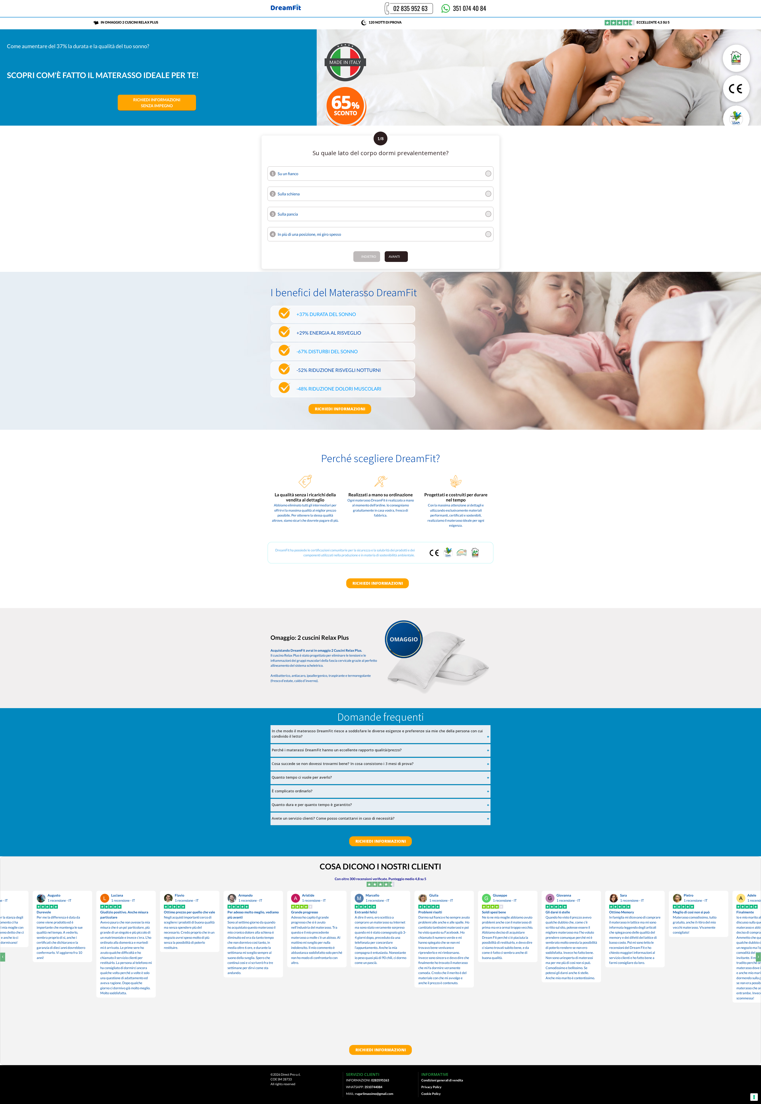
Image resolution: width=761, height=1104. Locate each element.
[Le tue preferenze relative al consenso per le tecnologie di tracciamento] (754, 1097)
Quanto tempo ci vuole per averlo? (302, 777)
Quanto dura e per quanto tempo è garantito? (312, 804)
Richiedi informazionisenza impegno (156, 102)
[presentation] (2, 957)
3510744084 (373, 1087)
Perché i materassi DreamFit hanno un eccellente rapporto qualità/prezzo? (337, 750)
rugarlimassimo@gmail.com (374, 1093)
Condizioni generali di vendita (442, 1080)
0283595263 (380, 1080)
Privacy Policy (431, 1087)
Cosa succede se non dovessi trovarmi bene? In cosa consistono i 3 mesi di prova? (343, 763)
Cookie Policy (431, 1093)
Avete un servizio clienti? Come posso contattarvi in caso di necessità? (333, 818)
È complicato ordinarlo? (292, 791)
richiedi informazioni (340, 409)
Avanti (394, 256)
